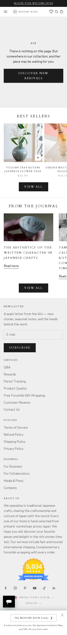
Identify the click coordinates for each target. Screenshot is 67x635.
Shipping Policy (14, 442)
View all (33, 187)
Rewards (10, 374)
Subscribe (19, 348)
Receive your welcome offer (33, 3)
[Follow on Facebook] (5, 588)
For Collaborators (17, 473)
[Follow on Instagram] (15, 588)
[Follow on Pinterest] (25, 588)
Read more (11, 266)
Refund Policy (13, 435)
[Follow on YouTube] (34, 588)
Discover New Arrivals (33, 75)
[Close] (62, 615)
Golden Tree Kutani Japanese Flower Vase (23, 169)
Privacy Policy (13, 449)
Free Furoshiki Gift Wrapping (24, 395)
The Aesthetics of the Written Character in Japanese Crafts (28, 252)
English (31, 603)
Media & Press (13, 481)
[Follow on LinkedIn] (54, 588)
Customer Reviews (17, 402)
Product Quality (15, 388)
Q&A (7, 367)
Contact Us (12, 410)
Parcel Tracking (15, 381)
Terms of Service (16, 427)
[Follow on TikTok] (44, 588)
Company (10, 488)
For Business (13, 466)
